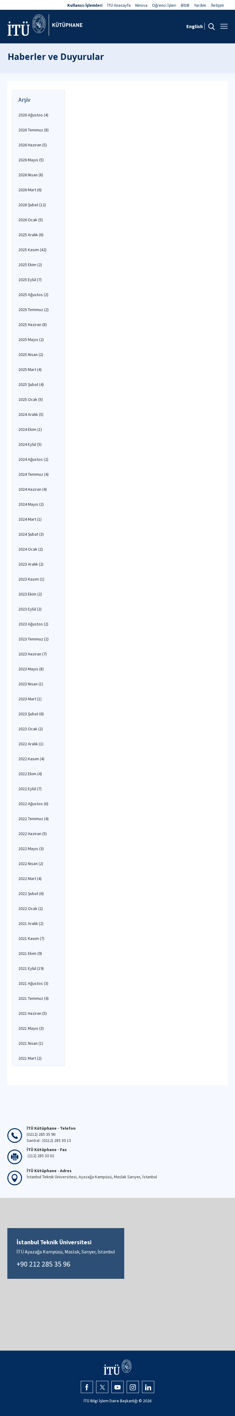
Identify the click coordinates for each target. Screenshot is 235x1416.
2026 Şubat (32, 204)
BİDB (185, 5)
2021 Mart (30, 1058)
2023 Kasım (31, 579)
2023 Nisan (30, 684)
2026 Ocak (30, 219)
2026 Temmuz (33, 130)
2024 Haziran (32, 489)
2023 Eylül (30, 609)
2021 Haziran (32, 1013)
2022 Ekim (30, 773)
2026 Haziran (32, 145)
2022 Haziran (32, 833)
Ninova (141, 5)
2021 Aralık (30, 923)
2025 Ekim (30, 264)
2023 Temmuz (33, 639)
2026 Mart (30, 190)
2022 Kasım (31, 758)
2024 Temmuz (33, 474)
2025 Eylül (30, 279)
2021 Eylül (31, 968)
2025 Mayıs (31, 339)
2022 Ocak (30, 908)
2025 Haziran (32, 324)
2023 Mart (30, 699)
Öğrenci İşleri (164, 5)
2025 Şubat (31, 384)
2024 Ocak (30, 549)
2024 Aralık (30, 414)
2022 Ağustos (33, 803)
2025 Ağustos (33, 294)
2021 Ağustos (33, 983)
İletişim (217, 5)
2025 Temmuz (33, 309)
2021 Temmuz (33, 998)
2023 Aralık (30, 564)
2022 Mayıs (31, 848)
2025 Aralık (30, 234)
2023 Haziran (32, 654)
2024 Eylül (30, 444)
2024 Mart (30, 519)
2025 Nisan (30, 354)
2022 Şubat (31, 893)
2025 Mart (30, 369)
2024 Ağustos (33, 459)
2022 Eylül (30, 788)
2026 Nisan (30, 175)
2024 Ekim (30, 429)
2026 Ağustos (33, 115)
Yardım (200, 5)
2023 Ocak (30, 729)
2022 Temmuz (33, 818)
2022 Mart (30, 878)
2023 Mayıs (31, 669)
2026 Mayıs (31, 160)
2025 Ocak (30, 399)
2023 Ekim (30, 594)
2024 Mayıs (31, 504)
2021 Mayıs (31, 1028)
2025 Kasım (32, 249)
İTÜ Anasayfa (119, 5)
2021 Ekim (30, 953)
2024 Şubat (31, 534)
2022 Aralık (30, 744)
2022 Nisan (30, 863)
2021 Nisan (30, 1043)
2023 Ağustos (33, 624)
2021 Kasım (31, 938)
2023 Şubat (31, 714)
